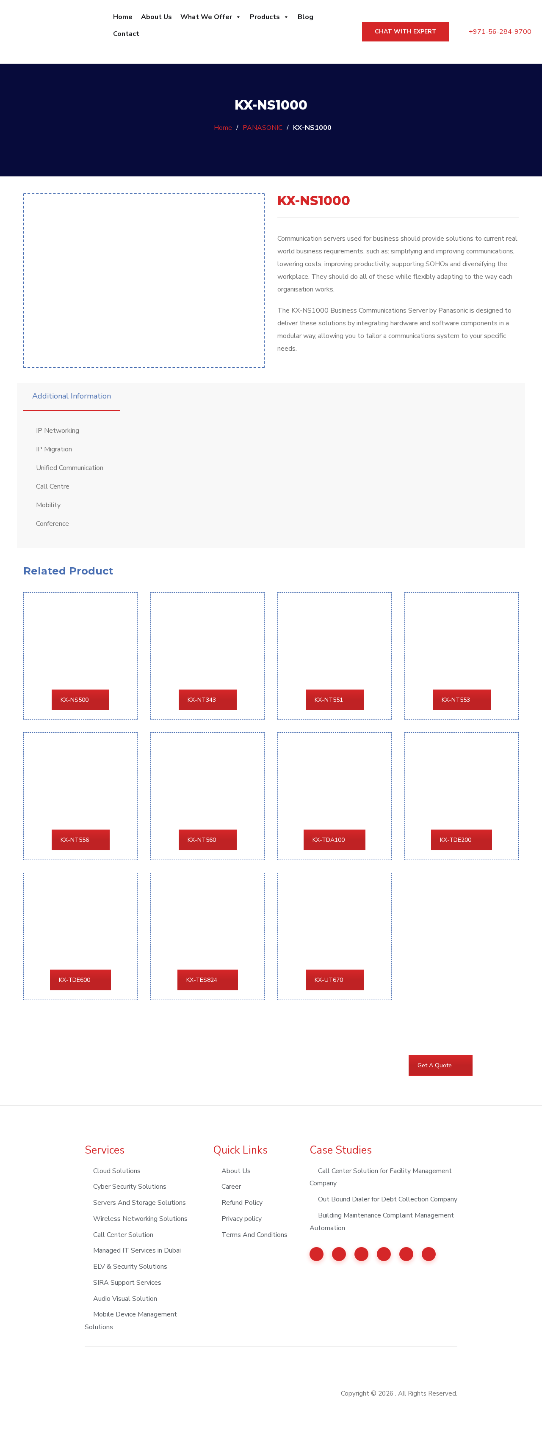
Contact (126, 33)
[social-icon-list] (316, 1254)
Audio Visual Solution (125, 1298)
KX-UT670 (329, 980)
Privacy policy (241, 1218)
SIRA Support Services (127, 1282)
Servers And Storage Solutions (139, 1202)
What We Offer (206, 17)
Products (265, 17)
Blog (305, 17)
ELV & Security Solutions (130, 1266)
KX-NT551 (329, 700)
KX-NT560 (202, 840)
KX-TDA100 (328, 840)
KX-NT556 (75, 840)
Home (123, 17)
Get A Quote (435, 1065)
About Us (156, 17)
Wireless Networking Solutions (140, 1218)
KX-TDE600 (74, 980)
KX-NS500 (74, 700)
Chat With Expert (406, 31)
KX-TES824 (201, 980)
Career (231, 1186)
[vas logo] (115, 1393)
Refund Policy (242, 1202)
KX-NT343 (202, 700)
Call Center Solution (123, 1234)
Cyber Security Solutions (129, 1186)
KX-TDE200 (455, 840)
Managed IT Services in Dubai (137, 1250)
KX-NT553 (456, 700)
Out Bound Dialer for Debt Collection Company (387, 1199)
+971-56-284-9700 (499, 31)
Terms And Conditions (254, 1234)
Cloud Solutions (117, 1171)
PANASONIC (262, 127)
